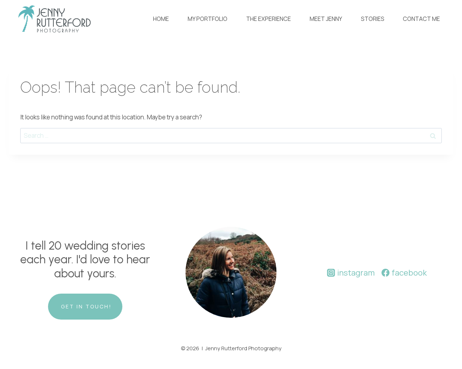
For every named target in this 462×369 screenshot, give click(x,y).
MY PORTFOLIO (207, 19)
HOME (161, 19)
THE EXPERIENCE (268, 19)
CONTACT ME (421, 19)
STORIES (372, 19)
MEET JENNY (326, 19)
